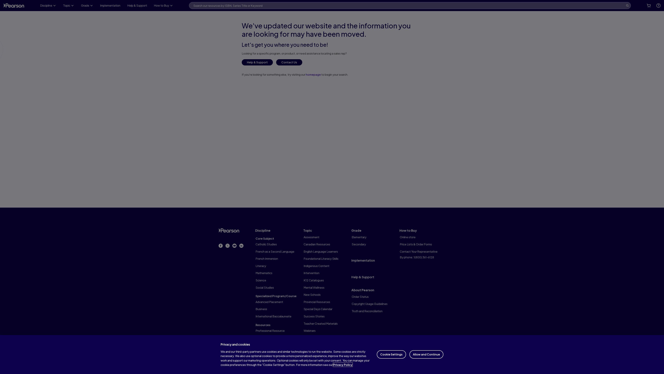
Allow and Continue (426, 354)
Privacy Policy (342, 365)
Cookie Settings (391, 354)
